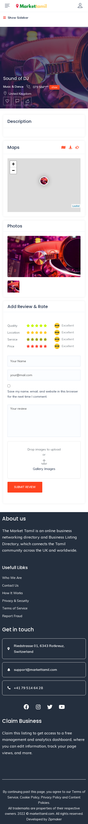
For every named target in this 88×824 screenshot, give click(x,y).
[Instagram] (38, 707)
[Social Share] (27, 101)
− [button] (13, 170)
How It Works (12, 593)
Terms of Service (15, 608)
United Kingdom (20, 94)
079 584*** (44, 87)
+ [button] (13, 164)
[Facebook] (26, 707)
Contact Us (10, 585)
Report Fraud (12, 616)
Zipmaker (55, 819)
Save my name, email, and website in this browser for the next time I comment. (42, 393)
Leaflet (75, 206)
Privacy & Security (15, 601)
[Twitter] (50, 707)
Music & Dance (13, 87)
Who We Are (12, 578)
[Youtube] (61, 707)
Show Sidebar (17, 18)
